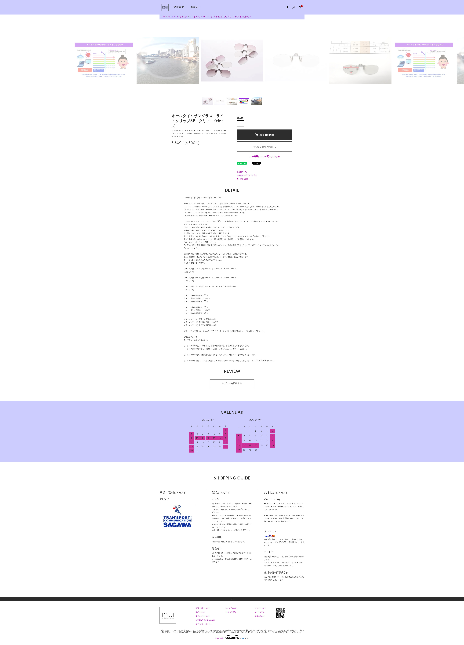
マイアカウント (260, 608)
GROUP (194, 7)
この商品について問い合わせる (264, 156)
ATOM (233, 612)
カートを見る (259, 612)
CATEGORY (178, 7)
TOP (163, 17)
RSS (227, 612)
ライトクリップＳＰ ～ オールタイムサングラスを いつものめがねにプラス (220, 17)
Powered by (219, 638)
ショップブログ (230, 608)
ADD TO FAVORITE (266, 146)
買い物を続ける (243, 179)
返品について (242, 172)
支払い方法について (203, 616)
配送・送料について (203, 608)
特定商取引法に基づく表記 (247, 175)
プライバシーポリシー (203, 624)
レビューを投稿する (232, 383)
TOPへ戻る (232, 599)
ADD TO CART (266, 134)
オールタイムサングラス (177, 17)
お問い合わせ (259, 616)
